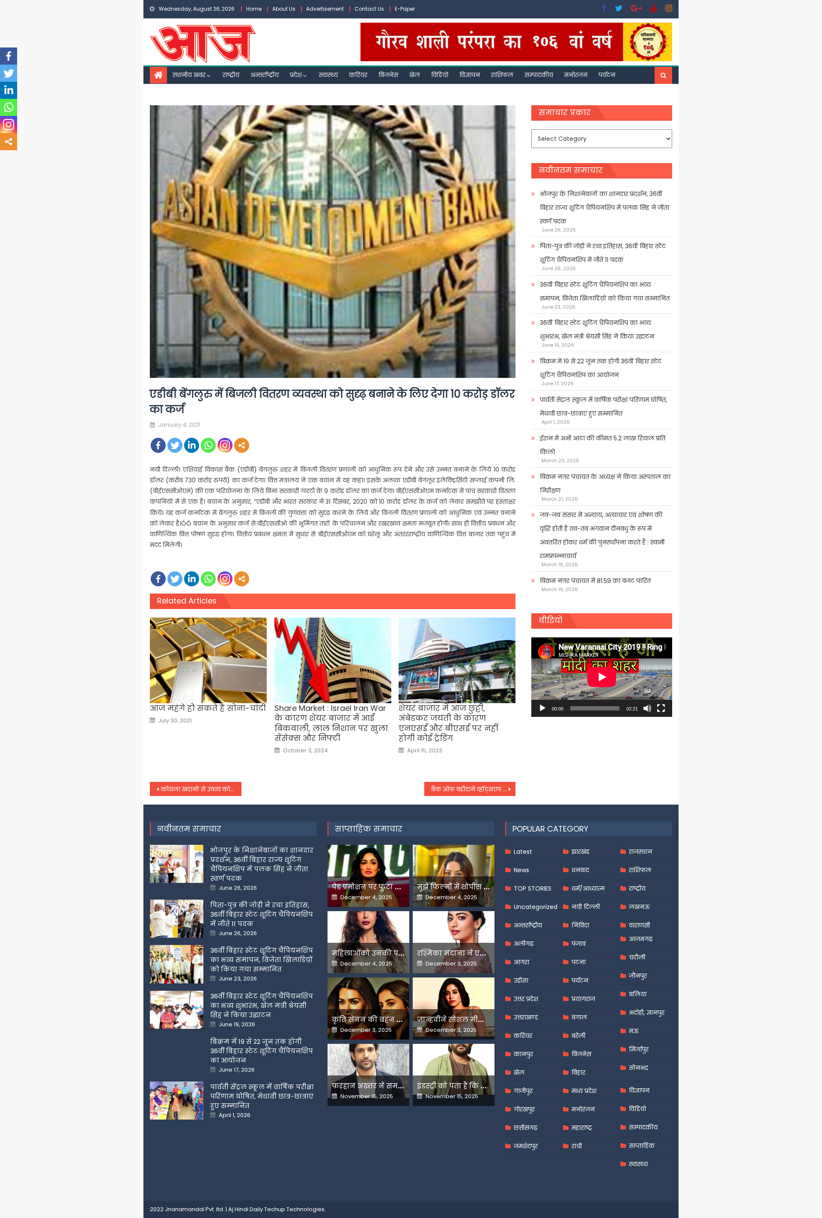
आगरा (521, 962)
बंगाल (579, 1017)
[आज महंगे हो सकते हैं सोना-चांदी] (208, 660)
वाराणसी (639, 925)
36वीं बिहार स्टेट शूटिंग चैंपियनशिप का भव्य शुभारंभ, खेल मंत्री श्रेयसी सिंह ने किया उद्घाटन (597, 329)
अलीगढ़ (523, 943)
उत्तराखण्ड (526, 1017)
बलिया (637, 994)
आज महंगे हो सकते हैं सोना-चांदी (208, 708)
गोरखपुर (524, 1109)
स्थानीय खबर (189, 75)
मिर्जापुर (639, 1049)
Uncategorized (535, 907)
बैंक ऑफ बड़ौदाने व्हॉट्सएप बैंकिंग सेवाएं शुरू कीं (473, 789)
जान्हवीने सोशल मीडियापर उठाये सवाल (479, 1020)
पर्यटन (607, 75)
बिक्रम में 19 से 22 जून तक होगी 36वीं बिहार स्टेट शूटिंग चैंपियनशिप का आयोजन (600, 368)
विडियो (439, 75)
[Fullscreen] (661, 708)
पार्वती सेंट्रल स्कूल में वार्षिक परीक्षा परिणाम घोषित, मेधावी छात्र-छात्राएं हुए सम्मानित (603, 406)
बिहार (578, 1072)
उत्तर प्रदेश (526, 999)
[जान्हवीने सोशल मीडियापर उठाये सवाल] (453, 1007)
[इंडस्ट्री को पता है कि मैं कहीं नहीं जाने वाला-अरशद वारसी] (453, 1069)
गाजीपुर (523, 1091)
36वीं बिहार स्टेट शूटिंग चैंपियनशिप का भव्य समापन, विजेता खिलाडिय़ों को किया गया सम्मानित (605, 291)
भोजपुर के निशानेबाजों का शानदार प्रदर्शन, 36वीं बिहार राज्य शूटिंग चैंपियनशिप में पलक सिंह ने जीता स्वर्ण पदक (604, 208)
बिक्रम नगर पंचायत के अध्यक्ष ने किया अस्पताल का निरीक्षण (605, 483)
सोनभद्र (638, 1068)
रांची (577, 1146)
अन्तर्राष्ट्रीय (264, 75)
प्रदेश (296, 75)
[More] (241, 445)
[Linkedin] (191, 445)
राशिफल (502, 75)
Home (254, 8)
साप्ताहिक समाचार (368, 828)
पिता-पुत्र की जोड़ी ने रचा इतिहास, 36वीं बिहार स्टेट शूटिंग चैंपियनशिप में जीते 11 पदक (603, 253)
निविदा (580, 925)
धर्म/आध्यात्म (588, 888)
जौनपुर (638, 975)
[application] (601, 676)
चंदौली (637, 957)
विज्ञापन (469, 75)
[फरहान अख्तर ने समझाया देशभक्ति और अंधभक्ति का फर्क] (368, 1071)
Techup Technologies (294, 1209)
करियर (358, 75)
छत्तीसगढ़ (525, 1127)
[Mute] (647, 708)
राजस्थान (640, 851)
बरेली (578, 1035)
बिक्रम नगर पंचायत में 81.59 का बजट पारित (595, 580)
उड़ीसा (521, 980)
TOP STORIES (532, 888)
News (521, 870)
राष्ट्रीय (231, 75)
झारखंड (581, 851)
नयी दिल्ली (586, 907)
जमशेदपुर (526, 1146)
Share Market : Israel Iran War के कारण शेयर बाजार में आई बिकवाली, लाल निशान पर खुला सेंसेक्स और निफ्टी (331, 723)
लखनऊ (639, 907)
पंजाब (579, 943)
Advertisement (325, 8)
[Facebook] (158, 445)
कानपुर (523, 1054)
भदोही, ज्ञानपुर (646, 1012)
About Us (283, 8)
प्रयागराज (583, 999)
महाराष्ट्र (582, 1127)
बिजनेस (388, 75)
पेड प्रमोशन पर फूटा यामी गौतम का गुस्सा (397, 887)
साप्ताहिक (642, 1145)
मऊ (634, 1031)
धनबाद (580, 870)
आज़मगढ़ (640, 939)
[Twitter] (174, 445)
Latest (523, 851)
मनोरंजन (575, 75)
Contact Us (369, 8)
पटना (579, 962)
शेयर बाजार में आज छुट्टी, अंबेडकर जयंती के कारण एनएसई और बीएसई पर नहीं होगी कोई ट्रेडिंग (448, 723)
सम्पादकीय (538, 75)
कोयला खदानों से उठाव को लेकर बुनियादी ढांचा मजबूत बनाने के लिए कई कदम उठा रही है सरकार (201, 789)
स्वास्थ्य (328, 75)
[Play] (542, 708)
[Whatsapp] (208, 445)
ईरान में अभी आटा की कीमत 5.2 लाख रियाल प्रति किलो (602, 445)
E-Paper (405, 8)
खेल (414, 75)
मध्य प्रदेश (584, 1091)
